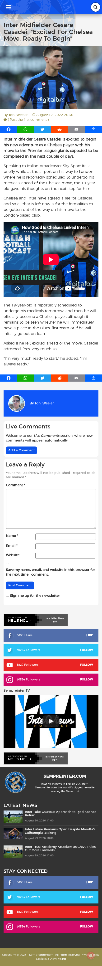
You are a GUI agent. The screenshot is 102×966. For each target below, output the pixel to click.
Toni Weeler (18, 115)
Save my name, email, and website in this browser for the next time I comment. (50, 572)
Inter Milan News (55, 757)
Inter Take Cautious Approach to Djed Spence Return (60, 814)
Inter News (55, 618)
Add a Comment (21, 450)
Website (12, 555)
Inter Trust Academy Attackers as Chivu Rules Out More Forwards (60, 848)
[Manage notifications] (91, 955)
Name (12, 536)
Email (12, 546)
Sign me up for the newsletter (34, 595)
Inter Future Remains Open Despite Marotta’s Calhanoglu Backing (60, 831)
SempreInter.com (64, 776)
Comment (15, 485)
